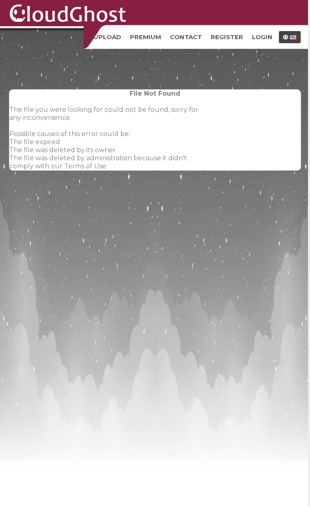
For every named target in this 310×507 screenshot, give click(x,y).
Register (227, 37)
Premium (145, 37)
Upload (107, 37)
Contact (186, 37)
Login (262, 37)
